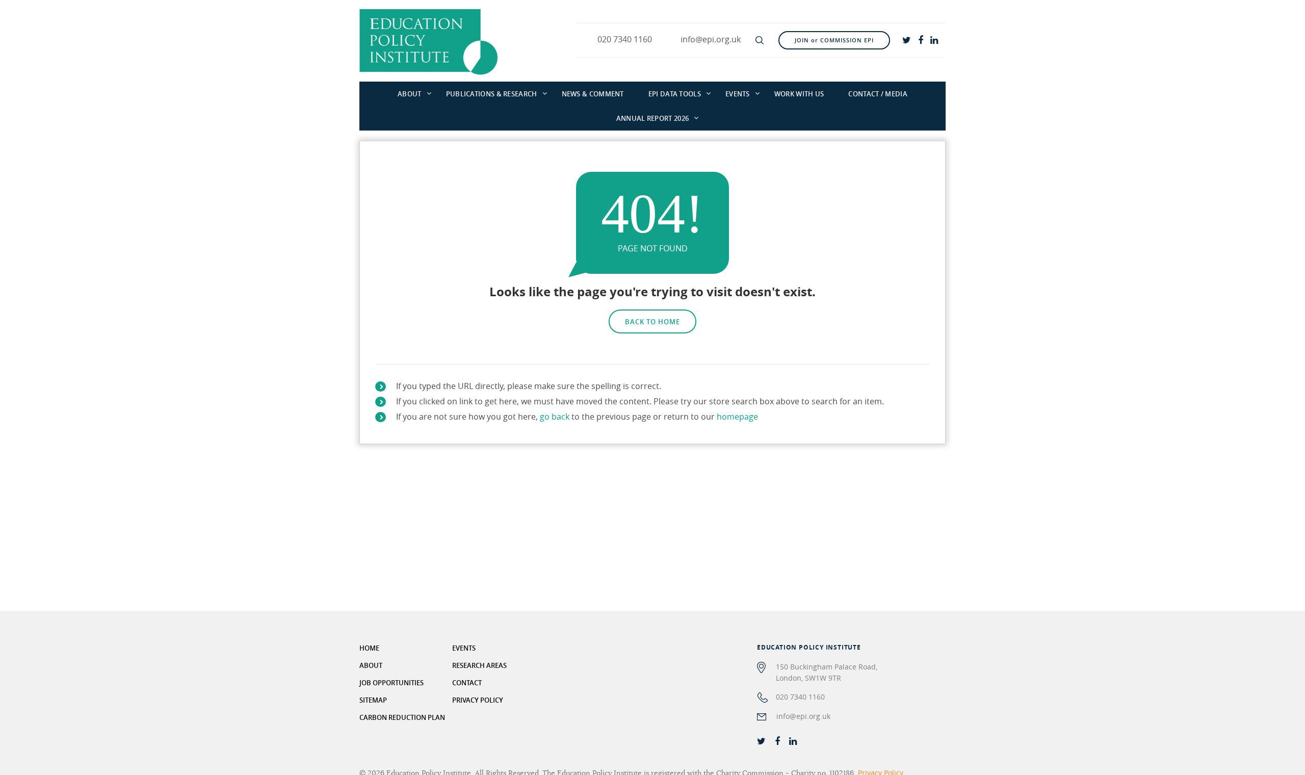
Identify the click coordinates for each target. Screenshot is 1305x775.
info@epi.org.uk (803, 716)
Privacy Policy (477, 700)
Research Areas (479, 665)
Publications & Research (491, 93)
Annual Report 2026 (652, 118)
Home (369, 648)
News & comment (593, 93)
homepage (737, 416)
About (410, 93)
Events (737, 93)
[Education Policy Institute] (428, 41)
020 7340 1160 (800, 697)
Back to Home (652, 321)
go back (554, 416)
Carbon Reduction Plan (402, 717)
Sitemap (373, 700)
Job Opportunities (391, 682)
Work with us (799, 93)
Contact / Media (877, 93)
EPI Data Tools (674, 93)
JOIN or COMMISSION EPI (834, 40)
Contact (467, 682)
